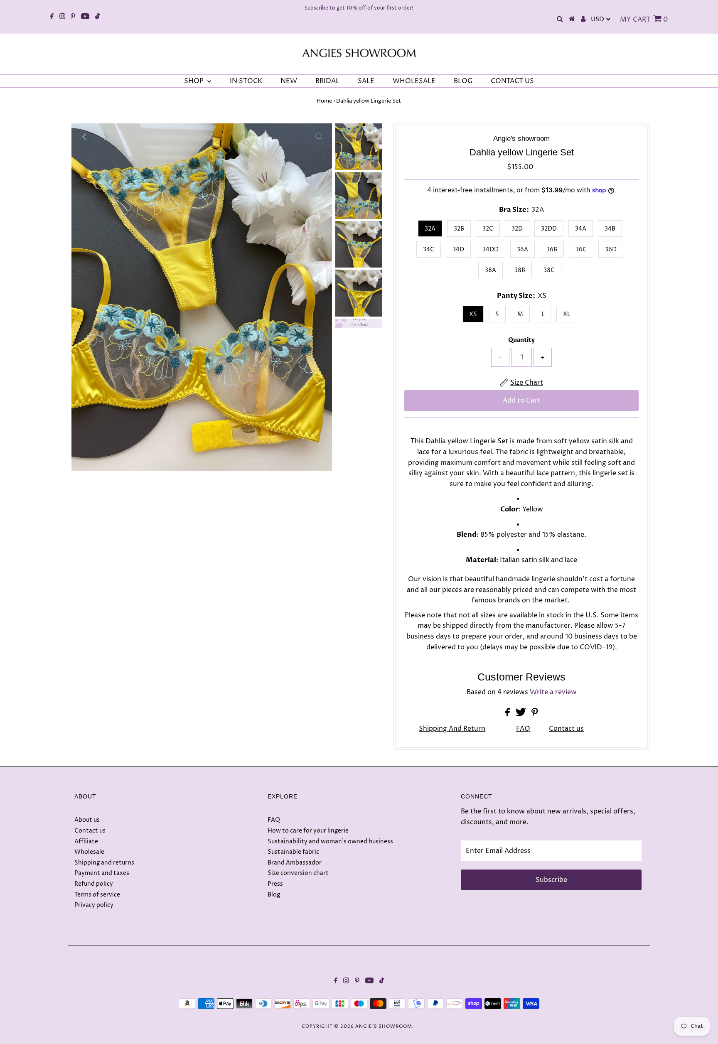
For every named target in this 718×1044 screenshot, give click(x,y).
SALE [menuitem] (366, 81)
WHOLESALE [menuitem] (414, 81)
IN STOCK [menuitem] (246, 81)
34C (428, 249)
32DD (549, 229)
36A (522, 249)
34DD (490, 249)
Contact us (566, 728)
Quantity (521, 340)
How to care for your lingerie (308, 831)
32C (487, 229)
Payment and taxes (101, 873)
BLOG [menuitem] (463, 81)
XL (566, 314)
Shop (194, 81)
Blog (274, 895)
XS (473, 314)
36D (611, 249)
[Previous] (85, 137)
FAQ (523, 728)
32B (459, 229)
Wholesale (89, 852)
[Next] (105, 137)
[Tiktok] (97, 17)
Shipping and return (452, 728)
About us (87, 820)
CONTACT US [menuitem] (512, 81)
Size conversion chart (298, 873)
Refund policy (93, 884)
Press (275, 884)
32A (430, 229)
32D (517, 229)
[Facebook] (52, 17)
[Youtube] (85, 17)
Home (324, 101)
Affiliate (86, 841)
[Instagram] (62, 17)
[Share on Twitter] (522, 714)
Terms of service (97, 895)
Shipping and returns (104, 863)
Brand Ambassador (295, 863)
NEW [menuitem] (288, 81)
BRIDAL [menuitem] (327, 81)
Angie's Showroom (383, 1026)
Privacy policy (93, 905)
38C (549, 270)
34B (610, 229)
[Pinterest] (73, 17)
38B (519, 270)
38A (490, 270)
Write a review (553, 692)
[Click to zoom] (319, 137)
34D (458, 249)
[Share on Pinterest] (534, 714)
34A (580, 229)
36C (581, 249)
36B (551, 249)
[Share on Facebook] (508, 714)
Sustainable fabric (293, 852)
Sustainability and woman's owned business (330, 841)
